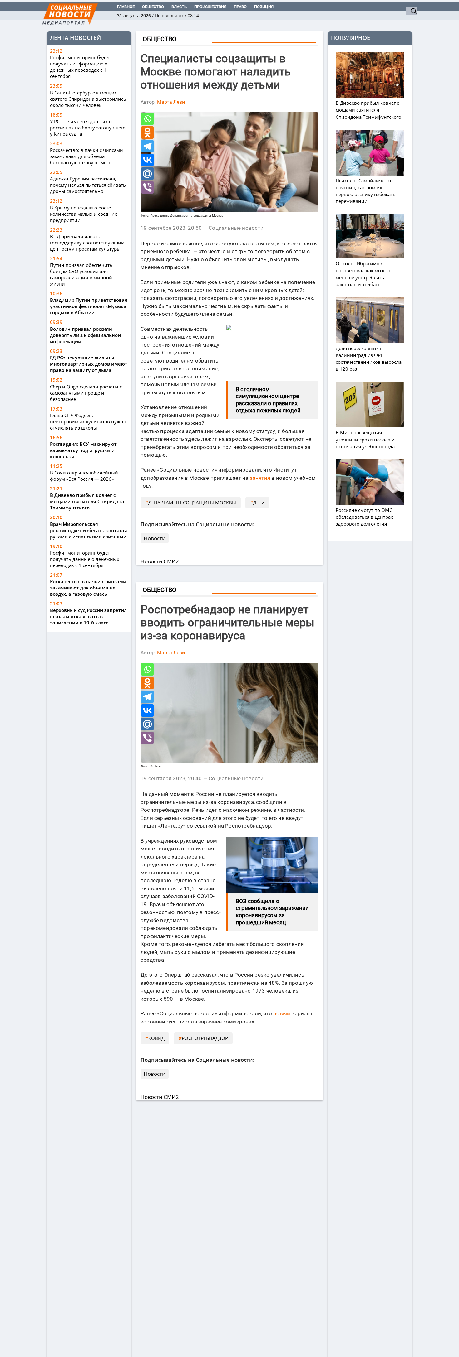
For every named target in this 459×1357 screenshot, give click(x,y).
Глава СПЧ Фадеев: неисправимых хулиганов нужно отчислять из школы (88, 421)
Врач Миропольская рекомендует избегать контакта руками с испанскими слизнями (89, 530)
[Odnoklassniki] (147, 132)
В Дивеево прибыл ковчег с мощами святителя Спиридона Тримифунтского (87, 501)
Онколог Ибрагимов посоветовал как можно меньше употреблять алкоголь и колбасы (363, 274)
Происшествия (210, 6)
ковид (156, 1038)
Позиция (264, 6)
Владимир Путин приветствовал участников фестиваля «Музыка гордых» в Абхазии (88, 306)
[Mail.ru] (147, 173)
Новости (154, 538)
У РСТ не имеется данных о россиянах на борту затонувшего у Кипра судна (88, 127)
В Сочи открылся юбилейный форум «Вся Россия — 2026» (84, 475)
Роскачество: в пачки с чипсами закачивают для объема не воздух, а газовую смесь (88, 587)
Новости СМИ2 (160, 561)
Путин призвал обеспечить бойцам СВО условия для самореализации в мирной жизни (81, 274)
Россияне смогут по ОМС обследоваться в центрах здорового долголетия (364, 517)
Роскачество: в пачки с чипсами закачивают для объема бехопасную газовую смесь (86, 156)
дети (259, 502)
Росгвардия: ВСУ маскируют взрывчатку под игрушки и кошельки (83, 450)
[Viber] (147, 187)
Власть (179, 6)
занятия (260, 478)
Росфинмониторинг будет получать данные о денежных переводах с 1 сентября (84, 559)
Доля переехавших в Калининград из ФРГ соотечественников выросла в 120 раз (369, 358)
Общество (153, 6)
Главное (126, 6)
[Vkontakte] (147, 160)
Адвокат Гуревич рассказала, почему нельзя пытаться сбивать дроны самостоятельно (88, 185)
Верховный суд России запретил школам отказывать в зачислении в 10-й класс (88, 616)
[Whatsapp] (147, 119)
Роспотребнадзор (205, 1038)
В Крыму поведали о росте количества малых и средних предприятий (83, 214)
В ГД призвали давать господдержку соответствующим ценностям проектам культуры (87, 242)
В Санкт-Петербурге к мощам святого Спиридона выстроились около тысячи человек (88, 98)
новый (281, 1013)
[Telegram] (147, 146)
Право (240, 6)
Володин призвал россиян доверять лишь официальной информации (85, 335)
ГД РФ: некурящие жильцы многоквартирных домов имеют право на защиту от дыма (88, 363)
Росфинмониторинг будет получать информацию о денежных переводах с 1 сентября (80, 67)
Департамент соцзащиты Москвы (192, 502)
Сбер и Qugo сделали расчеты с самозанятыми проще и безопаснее (86, 392)
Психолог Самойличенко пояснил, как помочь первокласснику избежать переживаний (366, 191)
